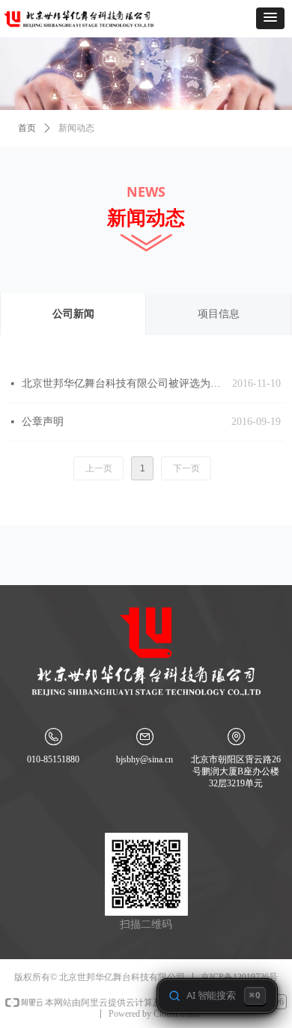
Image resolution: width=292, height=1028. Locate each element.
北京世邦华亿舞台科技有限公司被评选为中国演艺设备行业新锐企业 (123, 383)
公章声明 (43, 421)
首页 (27, 128)
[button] (270, 18)
